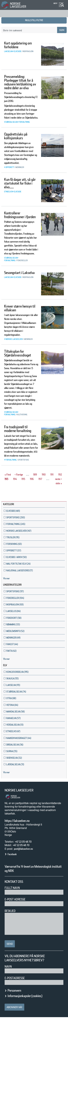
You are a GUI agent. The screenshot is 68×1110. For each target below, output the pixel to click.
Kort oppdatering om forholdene (18, 45)
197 (40, 479)
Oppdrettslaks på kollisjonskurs (15, 136)
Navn (8, 966)
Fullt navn (12, 888)
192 (60, 474)
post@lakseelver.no (23, 848)
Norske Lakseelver (19, 790)
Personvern (14, 990)
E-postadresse (15, 978)
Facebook (12, 854)
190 (44, 474)
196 (32, 479)
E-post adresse (15, 899)
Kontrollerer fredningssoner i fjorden (20, 215)
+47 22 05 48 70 (23, 841)
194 (15, 479)
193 (7, 479)
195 (23, 479)
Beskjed (10, 911)
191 (52, 474)
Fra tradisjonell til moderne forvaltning (17, 429)
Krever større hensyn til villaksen (19, 308)
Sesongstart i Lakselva (19, 273)
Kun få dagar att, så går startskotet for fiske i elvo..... (20, 183)
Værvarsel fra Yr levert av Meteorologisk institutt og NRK (33, 869)
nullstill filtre (34, 20)
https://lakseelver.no (17, 821)
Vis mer (6, 578)
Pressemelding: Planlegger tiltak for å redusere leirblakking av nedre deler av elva (20, 82)
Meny (55, 3)
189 (35, 474)
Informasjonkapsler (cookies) (25, 996)
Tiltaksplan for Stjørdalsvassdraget (17, 353)
